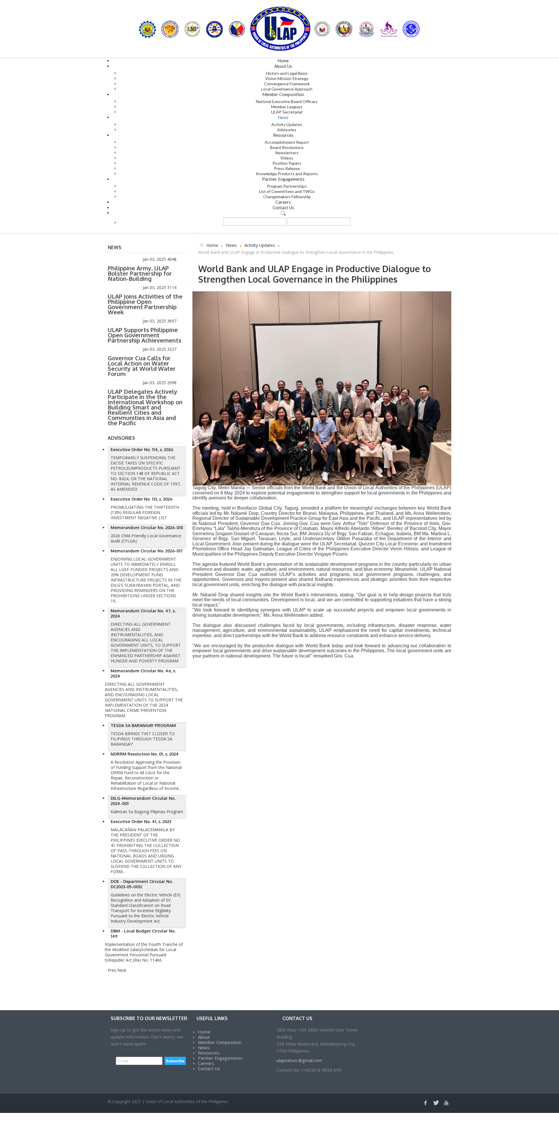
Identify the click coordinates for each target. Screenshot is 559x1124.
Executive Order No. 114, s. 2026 (142, 449)
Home (204, 1032)
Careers (206, 1063)
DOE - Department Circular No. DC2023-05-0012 (142, 884)
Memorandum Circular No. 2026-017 (147, 550)
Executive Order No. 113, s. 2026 (141, 499)
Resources (209, 1053)
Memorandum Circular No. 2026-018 (147, 527)
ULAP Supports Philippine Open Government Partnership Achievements (144, 335)
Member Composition (219, 1042)
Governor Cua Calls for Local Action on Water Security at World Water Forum (142, 365)
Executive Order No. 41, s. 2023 (141, 821)
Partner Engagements (220, 1058)
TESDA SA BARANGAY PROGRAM (143, 725)
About (204, 1037)
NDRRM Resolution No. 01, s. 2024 (145, 753)
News (204, 1047)
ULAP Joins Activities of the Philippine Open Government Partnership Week (145, 304)
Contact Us (209, 1068)
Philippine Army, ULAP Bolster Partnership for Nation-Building (140, 273)
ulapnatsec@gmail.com (299, 1060)
